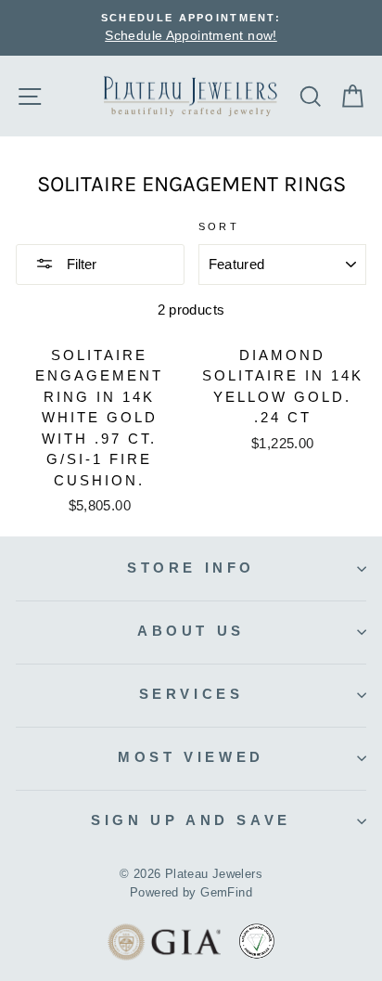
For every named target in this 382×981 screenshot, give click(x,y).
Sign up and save (190, 820)
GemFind (226, 892)
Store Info (191, 567)
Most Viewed (191, 757)
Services (191, 694)
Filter (79, 264)
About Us (191, 631)
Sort (219, 226)
